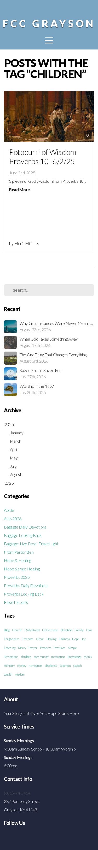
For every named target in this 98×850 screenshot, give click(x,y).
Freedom (27, 639)
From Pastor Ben (18, 551)
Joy (84, 639)
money (21, 666)
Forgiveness (11, 639)
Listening (9, 648)
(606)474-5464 (17, 792)
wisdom (20, 674)
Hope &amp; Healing (21, 568)
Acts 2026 (12, 518)
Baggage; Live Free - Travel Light (31, 543)
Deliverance (49, 630)
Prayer (33, 648)
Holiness (64, 639)
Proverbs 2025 (17, 577)
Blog (7, 630)
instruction (58, 657)
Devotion (66, 630)
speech (77, 666)
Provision (60, 648)
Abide (9, 510)
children (26, 657)
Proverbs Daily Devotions (26, 585)
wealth (8, 674)
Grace (40, 639)
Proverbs (45, 648)
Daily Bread (32, 630)
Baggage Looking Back (23, 535)
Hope (75, 639)
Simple (72, 648)
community (41, 657)
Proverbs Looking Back (23, 593)
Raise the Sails (16, 602)
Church (17, 630)
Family (79, 630)
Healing (51, 639)
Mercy (22, 648)
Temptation (11, 657)
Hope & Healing (17, 560)
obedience (51, 666)
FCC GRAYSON (49, 23)
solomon (65, 666)
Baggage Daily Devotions (25, 526)
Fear (89, 630)
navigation (35, 666)
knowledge (74, 657)
